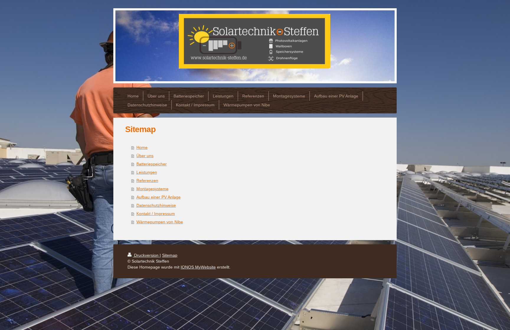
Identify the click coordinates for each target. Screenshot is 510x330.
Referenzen (147, 180)
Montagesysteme (152, 188)
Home (142, 147)
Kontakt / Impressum (155, 213)
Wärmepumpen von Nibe (159, 222)
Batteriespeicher (151, 164)
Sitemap (169, 255)
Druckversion (146, 255)
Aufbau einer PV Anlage (158, 197)
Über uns (144, 155)
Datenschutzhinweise (156, 205)
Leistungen (146, 172)
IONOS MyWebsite (198, 267)
